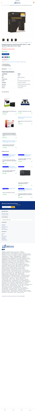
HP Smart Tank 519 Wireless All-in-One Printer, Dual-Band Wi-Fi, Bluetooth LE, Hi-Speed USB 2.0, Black (25, 194)
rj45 (20, 284)
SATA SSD (3, 285)
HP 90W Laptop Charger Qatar (25, 276)
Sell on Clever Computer (5, 213)
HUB (27, 277)
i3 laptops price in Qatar (5, 278)
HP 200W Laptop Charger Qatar (15, 275)
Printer (9, 283)
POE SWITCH (27, 282)
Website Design (4, 238)
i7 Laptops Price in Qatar (5, 279)
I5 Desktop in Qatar (12, 278)
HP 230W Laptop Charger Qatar (25, 275)
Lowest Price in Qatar (6, 5)
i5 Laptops (17, 278)
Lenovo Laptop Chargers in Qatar (6, 280)
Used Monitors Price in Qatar (6, 291)
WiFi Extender (29, 291)
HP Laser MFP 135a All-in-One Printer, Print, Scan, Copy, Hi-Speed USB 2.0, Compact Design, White (9, 161)
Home (2, 5)
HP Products (12, 277)
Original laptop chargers (19, 282)
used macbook (20, 290)
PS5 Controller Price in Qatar (23, 283)
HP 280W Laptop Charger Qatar (6, 276)
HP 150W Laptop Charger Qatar (6, 275)
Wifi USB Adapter (4, 292)
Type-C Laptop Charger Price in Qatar (7, 287)
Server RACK (7, 285)
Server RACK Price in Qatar (13, 285)
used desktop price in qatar (13, 289)
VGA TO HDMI (21, 291)
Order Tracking (17, 0)
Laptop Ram (26, 279)
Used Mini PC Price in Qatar (26, 290)
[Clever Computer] (17, 3)
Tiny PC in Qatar (10, 286)
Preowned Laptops (4, 283)
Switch (28, 285)
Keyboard (10, 279)
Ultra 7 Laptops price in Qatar (13, 288)
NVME (8, 282)
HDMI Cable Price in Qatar (5, 274)
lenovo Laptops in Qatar (15, 280)
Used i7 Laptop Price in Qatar (6, 290)
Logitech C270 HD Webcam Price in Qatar (8, 192)
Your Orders (3, 225)
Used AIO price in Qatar (5, 289)
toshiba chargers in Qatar (17, 286)
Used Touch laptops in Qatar (14, 291)
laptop (14, 279)
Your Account (3, 224)
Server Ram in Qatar (21, 285)
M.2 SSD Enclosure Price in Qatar (16, 281)
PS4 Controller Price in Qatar (15, 283)
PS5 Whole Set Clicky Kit (13, 284)
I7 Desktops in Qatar (22, 278)
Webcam (25, 291)
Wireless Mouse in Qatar (21, 292)
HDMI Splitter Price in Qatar (13, 274)
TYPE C (23, 286)
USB (19, 288)
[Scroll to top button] (33, 407)
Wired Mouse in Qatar (10, 292)
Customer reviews (4, 236)
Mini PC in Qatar (4, 282)
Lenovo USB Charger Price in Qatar (6, 281)
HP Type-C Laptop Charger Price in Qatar (20, 277)
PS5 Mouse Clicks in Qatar (5, 284)
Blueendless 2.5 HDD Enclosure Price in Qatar (24, 111)
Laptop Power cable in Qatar (20, 279)
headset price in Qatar (21, 274)
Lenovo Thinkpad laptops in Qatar (24, 280)
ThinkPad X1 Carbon (4, 286)
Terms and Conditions (5, 229)
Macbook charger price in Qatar (26, 281)
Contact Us (3, 233)
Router (23, 284)
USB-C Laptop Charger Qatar (24, 288)
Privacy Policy (4, 237)
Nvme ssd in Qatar (12, 282)
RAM (18, 284)
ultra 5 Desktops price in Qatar (17, 287)
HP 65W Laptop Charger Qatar (15, 276)
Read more (16, 114)
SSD (25, 285)
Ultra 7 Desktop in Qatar (5, 288)
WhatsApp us (26, 42)
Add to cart (32, 113)
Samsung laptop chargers (28, 284)
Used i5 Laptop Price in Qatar (22, 289)
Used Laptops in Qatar (14, 290)
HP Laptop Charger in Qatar (5, 277)
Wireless (15, 292)
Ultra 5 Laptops (24, 287)
